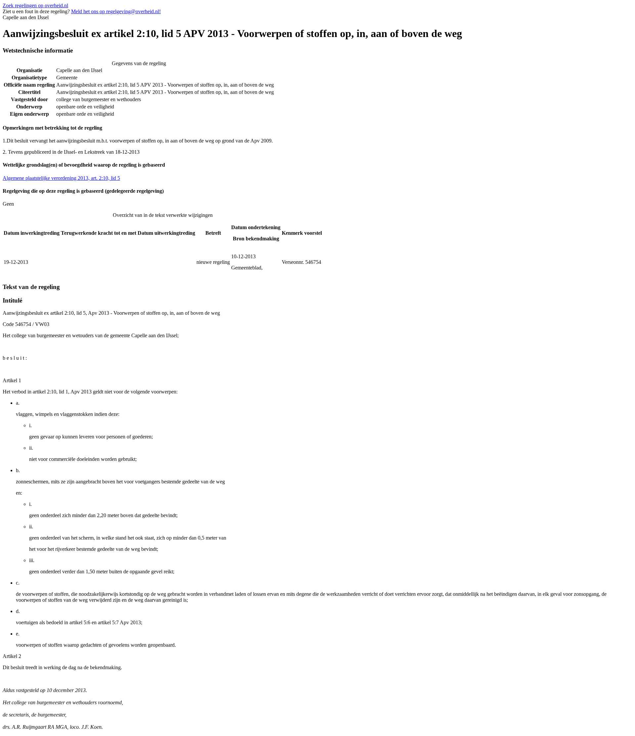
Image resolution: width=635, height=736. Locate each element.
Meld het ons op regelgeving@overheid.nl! (116, 11)
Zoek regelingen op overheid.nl (35, 5)
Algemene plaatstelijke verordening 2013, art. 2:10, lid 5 (61, 178)
